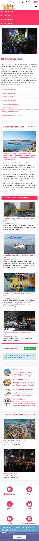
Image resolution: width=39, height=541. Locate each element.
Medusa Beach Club (10, 473)
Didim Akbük (7, 15)
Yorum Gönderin (30, 348)
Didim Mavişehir (8, 19)
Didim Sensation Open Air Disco (14, 440)
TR (37, 2)
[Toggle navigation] (36, 6)
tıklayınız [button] (11, 532)
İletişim (30, 2)
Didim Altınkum (8, 12)
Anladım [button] (19, 537)
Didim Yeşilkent (8, 23)
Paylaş (32, 126)
